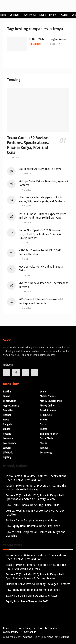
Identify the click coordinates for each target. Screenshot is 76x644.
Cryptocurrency (11, 405)
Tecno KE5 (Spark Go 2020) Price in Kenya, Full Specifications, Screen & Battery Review (40, 234)
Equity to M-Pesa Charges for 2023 (27, 601)
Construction (9, 401)
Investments (29, 14)
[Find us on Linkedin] (34, 372)
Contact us (30, 632)
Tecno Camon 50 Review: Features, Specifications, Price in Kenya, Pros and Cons (28, 145)
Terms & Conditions (49, 628)
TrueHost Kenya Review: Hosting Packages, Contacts (38, 584)
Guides (65, 14)
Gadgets (7, 424)
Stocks (43, 443)
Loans (42, 14)
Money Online (47, 405)
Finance (53, 14)
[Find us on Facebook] (6, 372)
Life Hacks (8, 452)
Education (8, 410)
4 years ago (49, 44)
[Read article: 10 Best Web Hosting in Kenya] (17, 44)
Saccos (44, 424)
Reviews (44, 419)
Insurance (8, 438)
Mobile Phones (48, 396)
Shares (43, 429)
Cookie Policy (10, 632)
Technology (46, 452)
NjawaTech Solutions (58, 637)
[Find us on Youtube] (25, 372)
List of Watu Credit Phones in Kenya (40, 169)
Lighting (7, 457)
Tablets (44, 447)
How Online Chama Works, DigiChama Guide (32, 505)
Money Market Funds (51, 401)
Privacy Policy (24, 628)
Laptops (7, 447)
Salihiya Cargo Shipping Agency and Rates (31, 520)
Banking (7, 391)
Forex (6, 419)
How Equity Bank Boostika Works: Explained (33, 526)
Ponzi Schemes (48, 410)
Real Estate (46, 415)
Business (14, 14)
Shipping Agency (49, 433)
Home (3, 14)
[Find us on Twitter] (16, 372)
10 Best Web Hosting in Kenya (47, 39)
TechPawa (27, 637)
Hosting (7, 433)
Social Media (46, 438)
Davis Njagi (36, 44)
